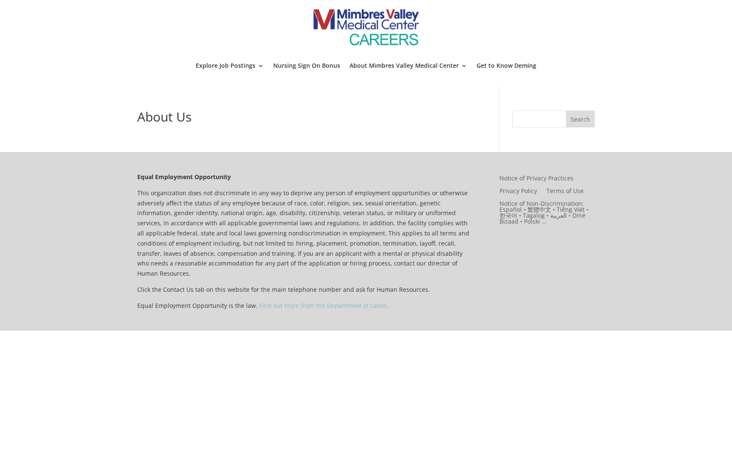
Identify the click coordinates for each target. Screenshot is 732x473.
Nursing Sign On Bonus (306, 65)
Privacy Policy (518, 191)
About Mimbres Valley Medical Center (404, 65)
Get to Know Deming (506, 65)
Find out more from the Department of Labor (322, 306)
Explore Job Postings (225, 65)
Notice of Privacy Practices (536, 178)
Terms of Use (565, 191)
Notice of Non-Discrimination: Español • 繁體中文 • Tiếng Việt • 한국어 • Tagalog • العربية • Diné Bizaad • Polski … (543, 213)
